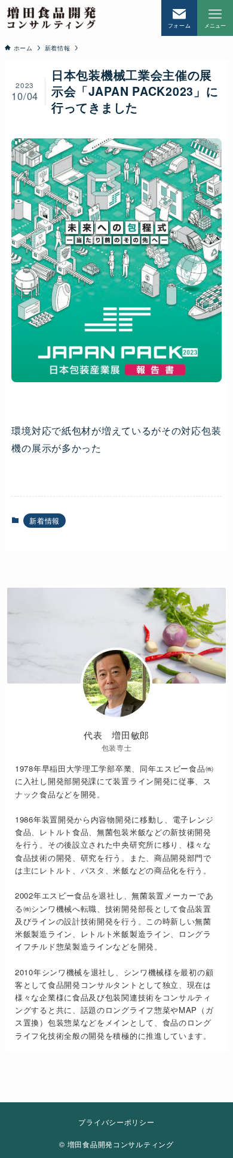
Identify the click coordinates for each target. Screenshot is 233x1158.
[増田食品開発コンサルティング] (51, 18)
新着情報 (44, 520)
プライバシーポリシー (116, 1122)
